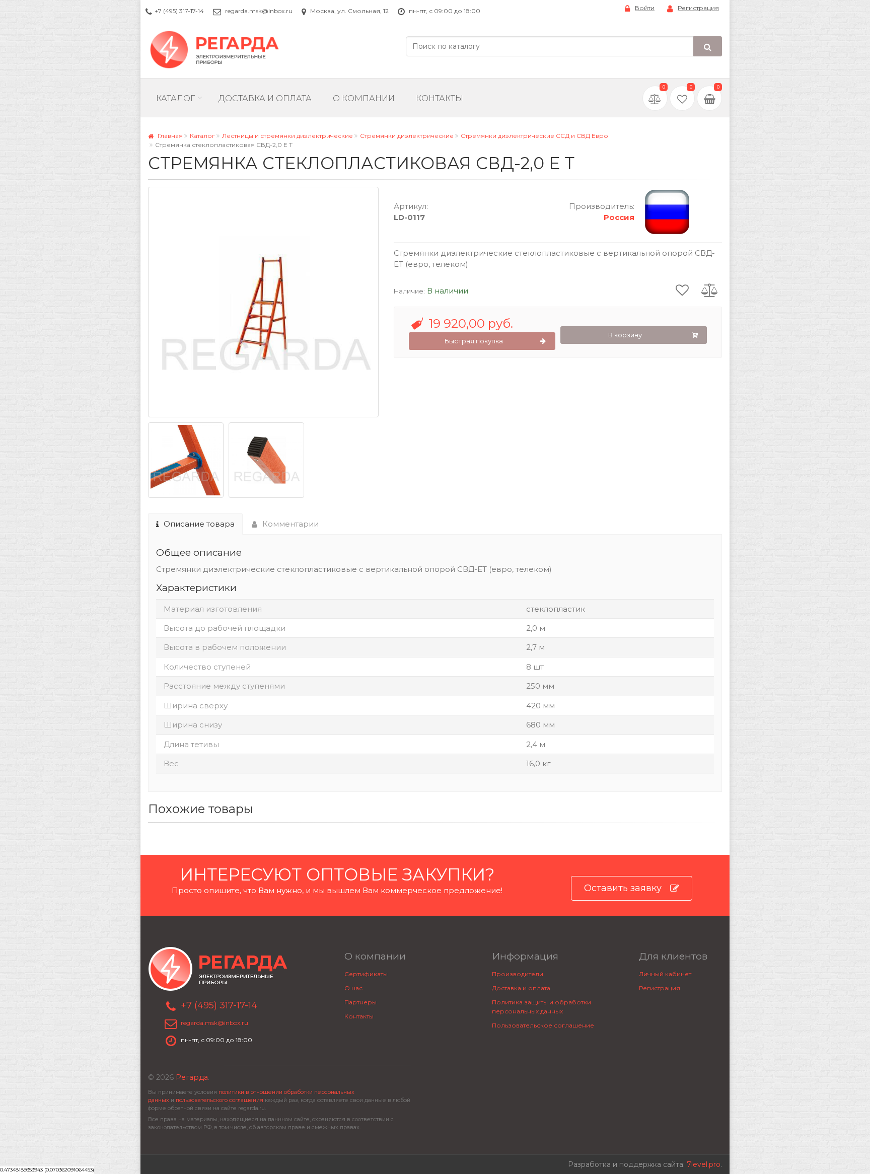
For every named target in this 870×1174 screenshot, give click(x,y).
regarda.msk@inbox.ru (259, 11)
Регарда (192, 1077)
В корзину (625, 335)
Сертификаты (366, 974)
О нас (353, 988)
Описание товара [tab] (199, 524)
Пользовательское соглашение (543, 1025)
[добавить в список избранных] (682, 289)
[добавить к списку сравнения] (709, 289)
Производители (517, 974)
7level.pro (703, 1164)
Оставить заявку (623, 888)
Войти (645, 8)
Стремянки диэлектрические (407, 135)
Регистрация (698, 8)
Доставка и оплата (521, 988)
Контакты (439, 98)
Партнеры (360, 1002)
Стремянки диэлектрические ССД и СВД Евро (534, 135)
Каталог (175, 98)
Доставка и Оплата (265, 98)
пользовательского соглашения (219, 1100)
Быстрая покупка (474, 341)
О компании (364, 98)
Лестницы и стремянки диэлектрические (287, 135)
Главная (169, 135)
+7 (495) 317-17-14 (179, 11)
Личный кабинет (665, 974)
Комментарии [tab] (290, 524)
